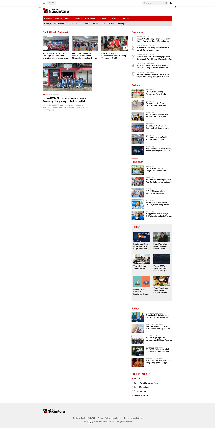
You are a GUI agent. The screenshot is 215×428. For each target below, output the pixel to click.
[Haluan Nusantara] (56, 11)
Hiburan (126, 19)
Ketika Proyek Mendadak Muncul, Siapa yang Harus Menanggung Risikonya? (157, 203)
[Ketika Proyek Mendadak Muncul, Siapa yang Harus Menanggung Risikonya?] (138, 204)
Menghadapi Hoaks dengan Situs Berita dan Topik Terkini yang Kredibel (158, 327)
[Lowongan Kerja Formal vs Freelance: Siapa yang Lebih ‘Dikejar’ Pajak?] (141, 281)
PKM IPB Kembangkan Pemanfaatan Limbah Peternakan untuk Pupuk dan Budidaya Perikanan (158, 192)
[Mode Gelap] (171, 3)
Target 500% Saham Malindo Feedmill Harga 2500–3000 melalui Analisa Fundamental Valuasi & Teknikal (161, 268)
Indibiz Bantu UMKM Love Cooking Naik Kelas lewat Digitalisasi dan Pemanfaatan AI (159, 127)
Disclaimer (117, 418)
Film (103, 24)
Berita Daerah (140, 391)
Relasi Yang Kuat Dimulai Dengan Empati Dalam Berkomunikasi (160, 246)
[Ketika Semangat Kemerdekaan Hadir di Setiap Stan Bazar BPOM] (85, 43)
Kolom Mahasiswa (141, 387)
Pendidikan (59, 24)
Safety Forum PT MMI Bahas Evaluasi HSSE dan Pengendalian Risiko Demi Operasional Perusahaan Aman (153, 67)
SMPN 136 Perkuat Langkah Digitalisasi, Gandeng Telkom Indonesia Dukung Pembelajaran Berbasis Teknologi (158, 350)
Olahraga (121, 24)
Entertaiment (90, 19)
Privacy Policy (104, 418)
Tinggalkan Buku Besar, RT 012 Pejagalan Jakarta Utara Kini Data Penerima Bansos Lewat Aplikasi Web (158, 215)
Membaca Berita (141, 395)
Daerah (58, 19)
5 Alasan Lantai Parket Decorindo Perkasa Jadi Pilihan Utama (156, 104)
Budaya (47, 24)
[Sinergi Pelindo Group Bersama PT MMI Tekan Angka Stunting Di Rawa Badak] (114, 43)
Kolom (95, 24)
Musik (111, 24)
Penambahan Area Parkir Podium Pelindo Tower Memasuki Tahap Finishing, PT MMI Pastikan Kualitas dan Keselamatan (56, 55)
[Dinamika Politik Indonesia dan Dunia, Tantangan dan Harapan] (138, 317)
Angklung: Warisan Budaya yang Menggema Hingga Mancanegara (158, 361)
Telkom (137, 379)
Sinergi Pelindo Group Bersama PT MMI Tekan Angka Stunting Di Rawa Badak (114, 55)
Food (78, 24)
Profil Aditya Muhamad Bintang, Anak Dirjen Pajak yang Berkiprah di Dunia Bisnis (153, 75)
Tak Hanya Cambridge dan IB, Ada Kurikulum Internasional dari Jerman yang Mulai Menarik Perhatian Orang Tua (158, 181)
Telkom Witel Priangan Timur (146, 383)
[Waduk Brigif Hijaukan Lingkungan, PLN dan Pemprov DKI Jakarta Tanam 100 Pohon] (138, 339)
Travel (70, 24)
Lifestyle (77, 19)
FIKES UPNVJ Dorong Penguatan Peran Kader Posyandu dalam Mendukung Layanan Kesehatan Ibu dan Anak (153, 40)
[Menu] (44, 3)
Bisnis (67, 19)
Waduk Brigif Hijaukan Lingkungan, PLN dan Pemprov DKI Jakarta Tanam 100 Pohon (159, 339)
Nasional (48, 19)
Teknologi (115, 19)
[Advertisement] (32, 43)
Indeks (51, 3)
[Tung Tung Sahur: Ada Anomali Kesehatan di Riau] (161, 281)
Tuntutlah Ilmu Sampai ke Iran (139, 267)
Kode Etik (91, 418)
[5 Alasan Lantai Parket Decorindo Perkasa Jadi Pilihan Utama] (138, 105)
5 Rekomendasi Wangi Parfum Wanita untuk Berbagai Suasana (153, 49)
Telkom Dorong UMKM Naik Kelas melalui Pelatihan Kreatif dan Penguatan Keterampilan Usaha (157, 116)
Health (87, 24)
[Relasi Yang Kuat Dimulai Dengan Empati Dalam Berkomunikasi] (161, 237)
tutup (39, 7)
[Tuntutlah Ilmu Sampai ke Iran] (141, 259)
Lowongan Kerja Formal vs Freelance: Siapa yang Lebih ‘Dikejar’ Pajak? (141, 292)
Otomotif (103, 19)
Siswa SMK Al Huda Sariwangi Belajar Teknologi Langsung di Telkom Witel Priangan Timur (65, 101)
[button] (165, 3)
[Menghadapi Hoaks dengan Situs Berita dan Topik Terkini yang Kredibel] (138, 328)
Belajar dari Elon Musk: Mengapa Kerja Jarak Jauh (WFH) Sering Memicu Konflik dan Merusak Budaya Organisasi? (154, 58)
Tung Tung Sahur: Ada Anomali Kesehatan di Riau (161, 290)
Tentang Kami (79, 418)
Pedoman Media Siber (133, 418)
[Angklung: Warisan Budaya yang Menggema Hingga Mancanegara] (138, 362)
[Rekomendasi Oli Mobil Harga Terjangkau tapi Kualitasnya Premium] (138, 150)
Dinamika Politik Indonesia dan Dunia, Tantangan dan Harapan (157, 316)
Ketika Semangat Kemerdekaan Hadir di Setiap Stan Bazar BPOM (84, 55)
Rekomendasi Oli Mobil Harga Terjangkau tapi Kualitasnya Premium (158, 150)
